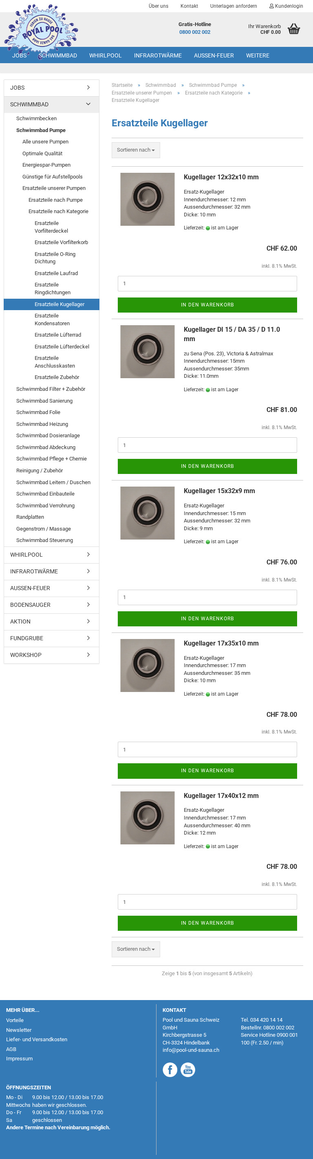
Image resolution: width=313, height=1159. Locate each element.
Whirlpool (105, 55)
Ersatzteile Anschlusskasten (55, 362)
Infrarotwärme (158, 55)
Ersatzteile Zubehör (57, 377)
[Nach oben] (290, 1147)
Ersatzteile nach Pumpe (56, 200)
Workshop (26, 655)
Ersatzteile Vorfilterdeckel (51, 227)
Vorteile (15, 1020)
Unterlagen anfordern (233, 6)
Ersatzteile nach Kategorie (58, 211)
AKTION (20, 621)
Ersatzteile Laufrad (56, 273)
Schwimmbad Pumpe (41, 130)
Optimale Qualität (42, 153)
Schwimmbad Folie (38, 412)
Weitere (257, 55)
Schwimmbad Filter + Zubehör (50, 389)
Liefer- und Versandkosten (36, 1039)
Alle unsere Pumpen (45, 142)
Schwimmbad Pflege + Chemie (51, 459)
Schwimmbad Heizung (42, 424)
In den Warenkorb (207, 305)
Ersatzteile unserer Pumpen (54, 188)
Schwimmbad (58, 55)
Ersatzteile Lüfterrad (58, 335)
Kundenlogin (288, 6)
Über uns (158, 6)
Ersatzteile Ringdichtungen (53, 288)
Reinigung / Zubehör (39, 470)
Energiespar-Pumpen (46, 165)
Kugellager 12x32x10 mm (221, 177)
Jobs (19, 55)
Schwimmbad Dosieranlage (48, 435)
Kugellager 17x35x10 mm (221, 643)
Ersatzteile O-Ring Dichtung (55, 258)
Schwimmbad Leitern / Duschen (53, 482)
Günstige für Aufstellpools (52, 177)
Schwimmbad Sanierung (44, 401)
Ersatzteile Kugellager (59, 304)
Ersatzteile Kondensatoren (52, 319)
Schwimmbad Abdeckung (45, 447)
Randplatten (30, 517)
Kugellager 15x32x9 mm (219, 491)
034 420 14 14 (266, 1020)
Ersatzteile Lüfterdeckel (62, 347)
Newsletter (18, 1030)
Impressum (19, 1058)
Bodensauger (30, 605)
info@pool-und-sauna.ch (191, 1050)
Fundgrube (26, 638)
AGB (11, 1049)
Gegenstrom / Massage (43, 529)
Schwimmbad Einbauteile (45, 494)
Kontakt (189, 6)
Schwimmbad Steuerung (44, 540)
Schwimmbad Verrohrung (45, 505)
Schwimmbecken (36, 118)
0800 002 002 (194, 32)
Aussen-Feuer (214, 55)
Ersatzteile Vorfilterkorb (61, 242)
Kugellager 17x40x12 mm (221, 796)
